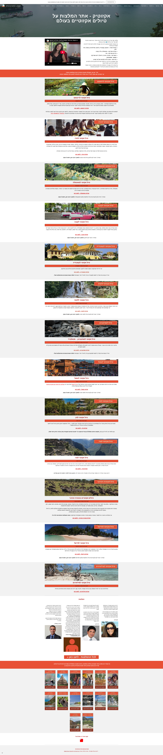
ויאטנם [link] (47, 5)
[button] (161, 5)
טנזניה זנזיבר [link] (106, 5)
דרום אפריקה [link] (136, 5)
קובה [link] (67, 5)
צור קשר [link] (157, 5)
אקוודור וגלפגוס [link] (127, 5)
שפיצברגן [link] (90, 5)
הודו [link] (53, 5)
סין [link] (95, 5)
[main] (81, 18)
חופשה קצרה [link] (143, 5)
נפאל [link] (83, 5)
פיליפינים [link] (119, 5)
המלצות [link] (151, 5)
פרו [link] (99, 5)
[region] (81, 2)
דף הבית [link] (42, 5)
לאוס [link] (78, 5)
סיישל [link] (113, 5)
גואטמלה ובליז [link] (60, 5)
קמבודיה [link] (72, 5)
